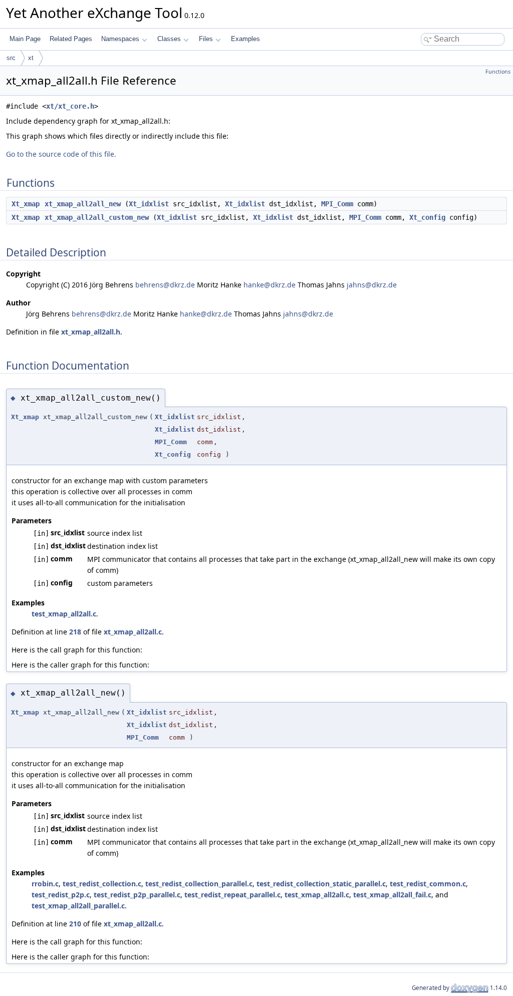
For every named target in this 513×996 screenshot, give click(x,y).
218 (75, 631)
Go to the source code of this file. (61, 154)
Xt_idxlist (149, 204)
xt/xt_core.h (70, 106)
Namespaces (120, 39)
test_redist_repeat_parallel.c (232, 894)
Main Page (25, 39)
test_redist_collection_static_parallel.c (321, 883)
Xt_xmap (26, 204)
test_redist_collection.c (102, 883)
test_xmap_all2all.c (64, 613)
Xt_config (427, 217)
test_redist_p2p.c (61, 894)
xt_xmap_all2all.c (133, 631)
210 (75, 923)
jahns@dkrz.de (372, 284)
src (11, 58)
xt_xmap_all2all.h (90, 332)
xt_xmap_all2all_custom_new (97, 217)
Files (206, 39)
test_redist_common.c (428, 883)
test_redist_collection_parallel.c (198, 883)
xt (31, 58)
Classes (169, 39)
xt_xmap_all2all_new (83, 204)
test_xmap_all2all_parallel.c (78, 905)
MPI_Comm (337, 204)
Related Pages (71, 39)
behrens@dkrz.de (165, 284)
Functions (497, 71)
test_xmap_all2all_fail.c (392, 894)
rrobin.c (45, 883)
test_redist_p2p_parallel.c (137, 894)
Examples (245, 39)
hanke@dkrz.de (269, 284)
